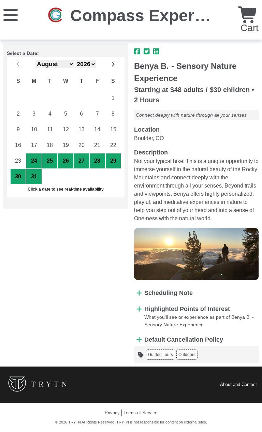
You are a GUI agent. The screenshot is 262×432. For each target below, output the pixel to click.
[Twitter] (147, 51)
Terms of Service (140, 412)
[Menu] (10, 14)
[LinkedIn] (156, 51)
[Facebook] (137, 51)
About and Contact (238, 384)
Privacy (112, 412)
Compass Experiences (158, 15)
